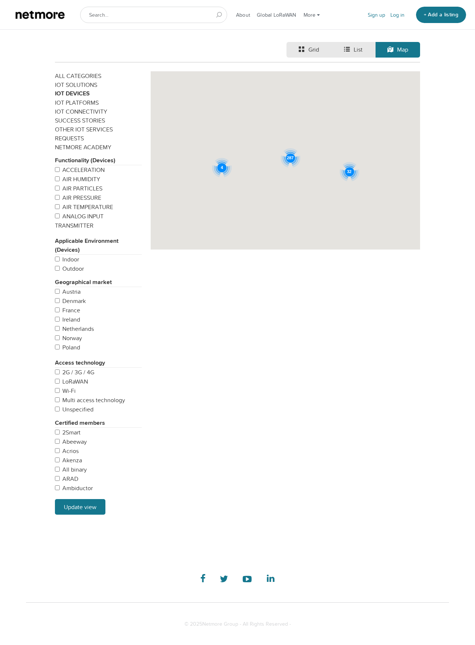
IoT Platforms (77, 102)
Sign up (376, 15)
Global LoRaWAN (276, 15)
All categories (78, 76)
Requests (69, 138)
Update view (80, 507)
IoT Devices (72, 93)
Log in (397, 15)
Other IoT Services (84, 129)
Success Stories (80, 120)
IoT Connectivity (81, 111)
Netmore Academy (83, 147)
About (243, 15)
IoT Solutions (76, 85)
